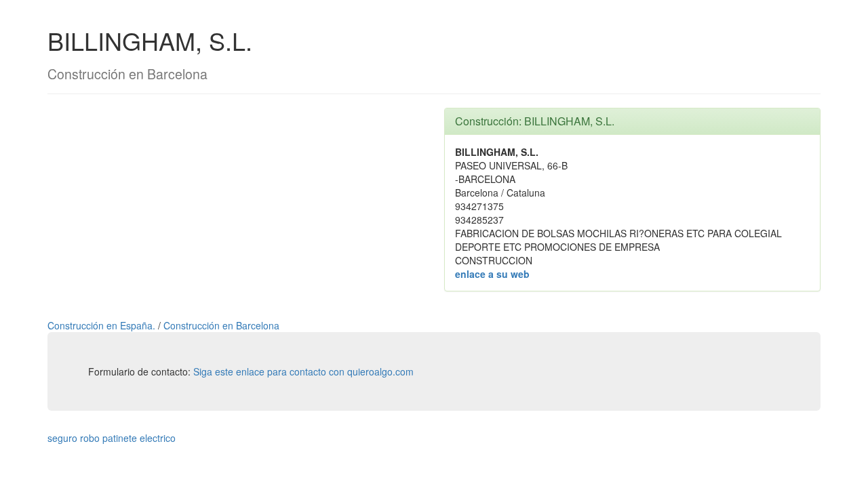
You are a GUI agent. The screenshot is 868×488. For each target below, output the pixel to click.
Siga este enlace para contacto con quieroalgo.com (303, 371)
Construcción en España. (102, 325)
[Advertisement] (235, 203)
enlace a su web (492, 274)
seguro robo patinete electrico (111, 438)
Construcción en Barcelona (221, 325)
